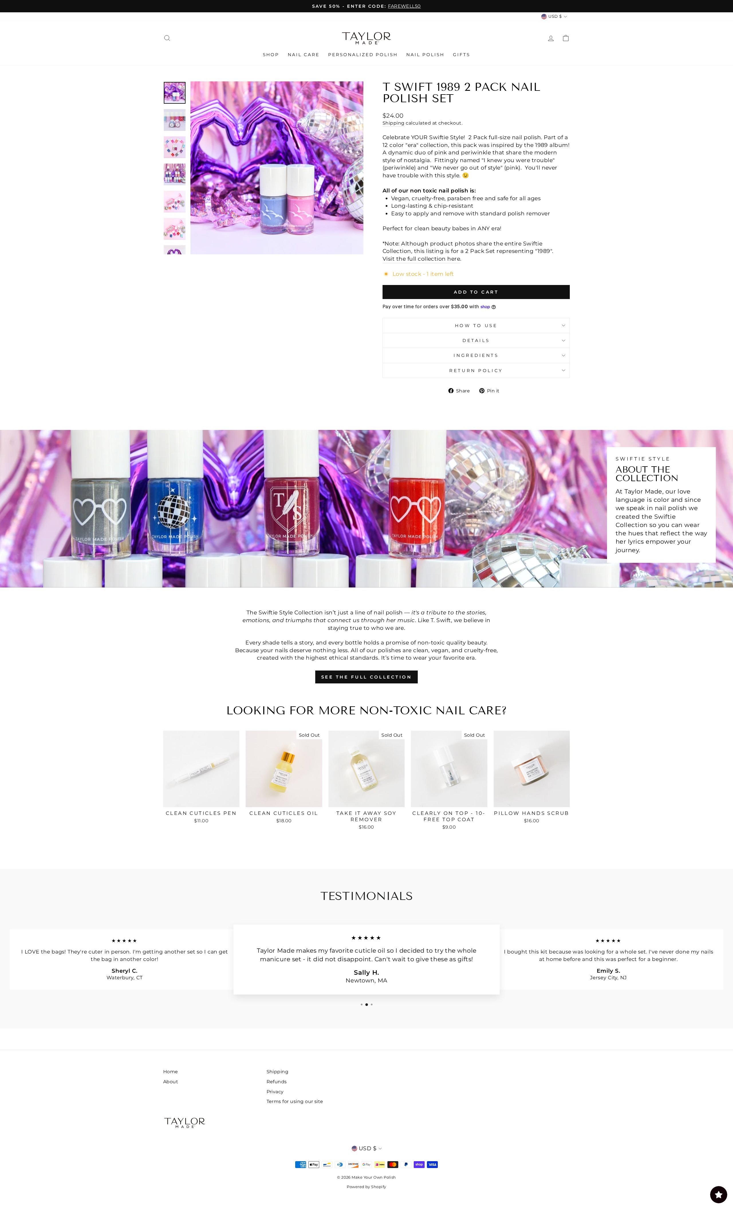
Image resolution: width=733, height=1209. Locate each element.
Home (170, 1071)
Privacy (275, 1091)
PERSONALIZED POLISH (363, 54)
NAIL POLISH (425, 54)
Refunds (277, 1081)
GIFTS (461, 54)
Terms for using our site (295, 1101)
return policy (476, 370)
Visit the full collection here (421, 258)
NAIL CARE (304, 54)
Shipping (394, 123)
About (170, 1081)
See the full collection (366, 677)
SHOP (271, 54)
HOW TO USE (476, 325)
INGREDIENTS (476, 355)
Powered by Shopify (366, 1186)
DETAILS (476, 340)
